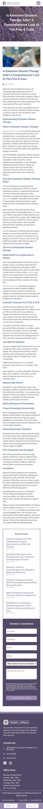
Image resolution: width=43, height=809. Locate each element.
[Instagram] (10, 763)
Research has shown (10, 286)
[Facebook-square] (5, 763)
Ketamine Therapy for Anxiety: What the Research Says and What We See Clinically (21, 582)
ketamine (31, 272)
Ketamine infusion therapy (12, 131)
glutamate (6, 199)
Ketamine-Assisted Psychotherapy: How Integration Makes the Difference (20, 570)
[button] (38, 3)
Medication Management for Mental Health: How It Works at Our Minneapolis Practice (20, 557)
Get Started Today (21, 698)
